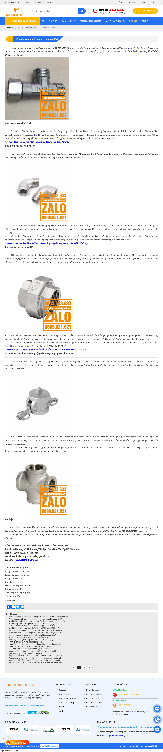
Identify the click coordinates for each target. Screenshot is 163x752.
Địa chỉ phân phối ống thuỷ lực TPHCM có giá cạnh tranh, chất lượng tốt (37, 621)
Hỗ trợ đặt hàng (92, 690)
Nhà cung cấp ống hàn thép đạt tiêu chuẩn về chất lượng (31, 640)
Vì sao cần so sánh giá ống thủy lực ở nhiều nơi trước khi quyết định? (35, 619)
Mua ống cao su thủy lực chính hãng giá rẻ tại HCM (29, 637)
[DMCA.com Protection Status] (32, 714)
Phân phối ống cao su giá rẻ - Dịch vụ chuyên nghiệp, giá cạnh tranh (35, 658)
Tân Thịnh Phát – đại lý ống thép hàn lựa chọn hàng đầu (30, 649)
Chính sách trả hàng (94, 694)
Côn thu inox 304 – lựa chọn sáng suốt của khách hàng (30, 653)
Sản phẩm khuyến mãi (91, 21)
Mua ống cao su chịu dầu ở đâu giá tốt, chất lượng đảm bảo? (32, 635)
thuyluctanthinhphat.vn (26, 560)
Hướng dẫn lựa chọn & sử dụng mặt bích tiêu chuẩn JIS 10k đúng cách (36, 630)
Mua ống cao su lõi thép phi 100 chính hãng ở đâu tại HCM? (32, 626)
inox (130, 48)
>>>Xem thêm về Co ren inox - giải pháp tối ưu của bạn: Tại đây (37, 142)
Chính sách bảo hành (94, 698)
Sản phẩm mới (69, 21)
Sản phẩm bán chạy (115, 21)
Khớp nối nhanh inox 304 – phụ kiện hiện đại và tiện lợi (30, 646)
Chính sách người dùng (95, 703)
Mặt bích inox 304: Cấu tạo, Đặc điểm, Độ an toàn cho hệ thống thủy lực (36, 662)
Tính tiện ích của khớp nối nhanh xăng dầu (25, 642)
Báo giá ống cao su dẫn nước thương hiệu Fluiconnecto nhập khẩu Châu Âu (38, 617)
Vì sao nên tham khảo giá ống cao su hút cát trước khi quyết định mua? (36, 633)
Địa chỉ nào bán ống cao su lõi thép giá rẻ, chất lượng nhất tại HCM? (35, 628)
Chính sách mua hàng (95, 707)
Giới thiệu (53, 21)
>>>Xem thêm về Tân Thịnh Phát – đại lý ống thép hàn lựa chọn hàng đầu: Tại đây (46, 243)
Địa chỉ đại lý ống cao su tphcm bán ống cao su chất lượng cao (33, 624)
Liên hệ (153, 2)
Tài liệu (144, 2)
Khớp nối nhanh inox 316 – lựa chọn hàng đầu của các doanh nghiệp (36, 644)
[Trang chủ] (43, 21)
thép (35, 135)
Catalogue (133, 2)
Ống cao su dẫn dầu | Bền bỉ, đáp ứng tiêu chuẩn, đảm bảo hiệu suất (35, 656)
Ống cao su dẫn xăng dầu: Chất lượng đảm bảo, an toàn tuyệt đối (34, 660)
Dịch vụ (133, 21)
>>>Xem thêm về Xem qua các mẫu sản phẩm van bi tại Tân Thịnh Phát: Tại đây (45, 349)
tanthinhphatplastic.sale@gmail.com (117, 736)
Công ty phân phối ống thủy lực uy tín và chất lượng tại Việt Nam (34, 651)
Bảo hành (121, 2)
